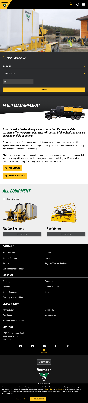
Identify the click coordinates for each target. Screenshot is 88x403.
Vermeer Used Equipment (13, 320)
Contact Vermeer (10, 258)
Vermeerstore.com (53, 315)
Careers (48, 252)
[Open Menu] (83, 4)
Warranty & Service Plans (13, 297)
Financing (49, 281)
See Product (22, 234)
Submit (44, 89)
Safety (47, 292)
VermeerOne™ (8, 310)
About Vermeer (9, 252)
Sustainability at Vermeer (13, 268)
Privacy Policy (48, 389)
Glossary (6, 286)
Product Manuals (52, 286)
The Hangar (7, 315)
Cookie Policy (60, 389)
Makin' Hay (49, 310)
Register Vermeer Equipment (57, 263)
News (47, 258)
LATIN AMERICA (44, 362)
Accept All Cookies (38, 399)
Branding (6, 281)
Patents (6, 263)
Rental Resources (10, 292)
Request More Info (17, 176)
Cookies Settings (21, 399)
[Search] (77, 4)
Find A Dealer (71, 6)
